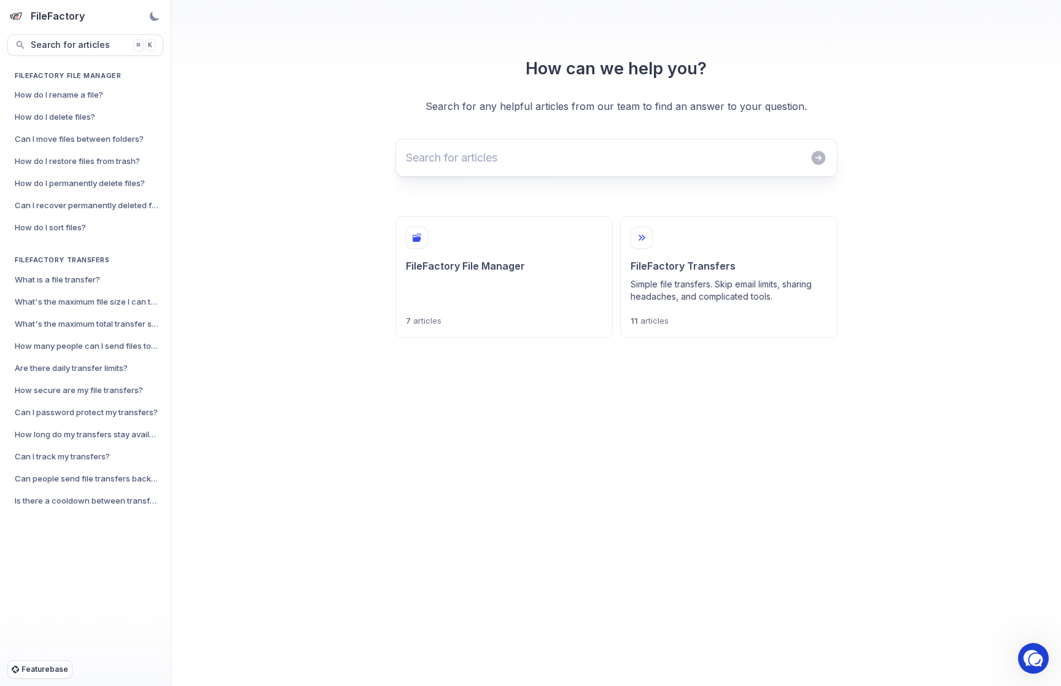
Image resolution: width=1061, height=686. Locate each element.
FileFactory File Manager (68, 75)
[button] (1033, 658)
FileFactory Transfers (62, 259)
